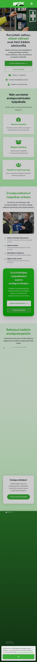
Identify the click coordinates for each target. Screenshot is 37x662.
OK (19, 657)
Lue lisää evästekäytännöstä (25, 652)
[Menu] (32, 4)
